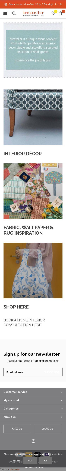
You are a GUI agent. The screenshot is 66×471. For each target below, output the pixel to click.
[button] (5, 13)
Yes (30, 460)
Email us (47, 428)
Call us (17, 428)
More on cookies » (33, 467)
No (45, 460)
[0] (60, 13)
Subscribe (52, 372)
